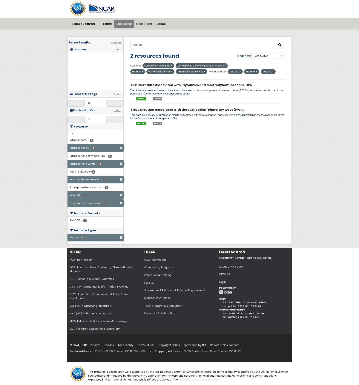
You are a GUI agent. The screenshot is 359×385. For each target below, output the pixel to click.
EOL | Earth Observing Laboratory (91, 306)
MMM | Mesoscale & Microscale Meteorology (98, 321)
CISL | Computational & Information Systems (99, 286)
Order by (243, 56)
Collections (144, 24)
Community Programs (159, 267)
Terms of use (146, 345)
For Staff (150, 283)
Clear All (116, 42)
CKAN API (225, 274)
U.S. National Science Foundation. (200, 379)
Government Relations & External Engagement (174, 290)
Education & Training (157, 275)
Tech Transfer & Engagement (163, 306)
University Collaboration (159, 313)
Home (107, 24)
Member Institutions (157, 298)
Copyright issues (169, 345)
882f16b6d (236, 302)
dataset (141, 99)
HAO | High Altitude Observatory (90, 313)
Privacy (95, 345)
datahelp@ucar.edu (259, 258)
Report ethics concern (225, 345)
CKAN (225, 292)
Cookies (109, 345)
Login (222, 282)
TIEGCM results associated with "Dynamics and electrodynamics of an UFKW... (192, 85)
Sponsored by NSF (195, 345)
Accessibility (126, 345)
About (161, 24)
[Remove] (171, 65)
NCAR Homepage (81, 260)
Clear (117, 49)
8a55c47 (235, 313)
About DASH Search (231, 266)
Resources (124, 24)
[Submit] (280, 45)
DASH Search (83, 23)
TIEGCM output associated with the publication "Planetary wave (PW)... (187, 110)
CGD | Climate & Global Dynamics (92, 279)
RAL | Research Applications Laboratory (95, 329)
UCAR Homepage (155, 260)
